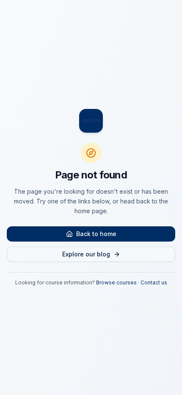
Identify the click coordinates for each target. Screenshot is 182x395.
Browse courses (116, 282)
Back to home (96, 233)
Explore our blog (86, 254)
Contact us (154, 282)
